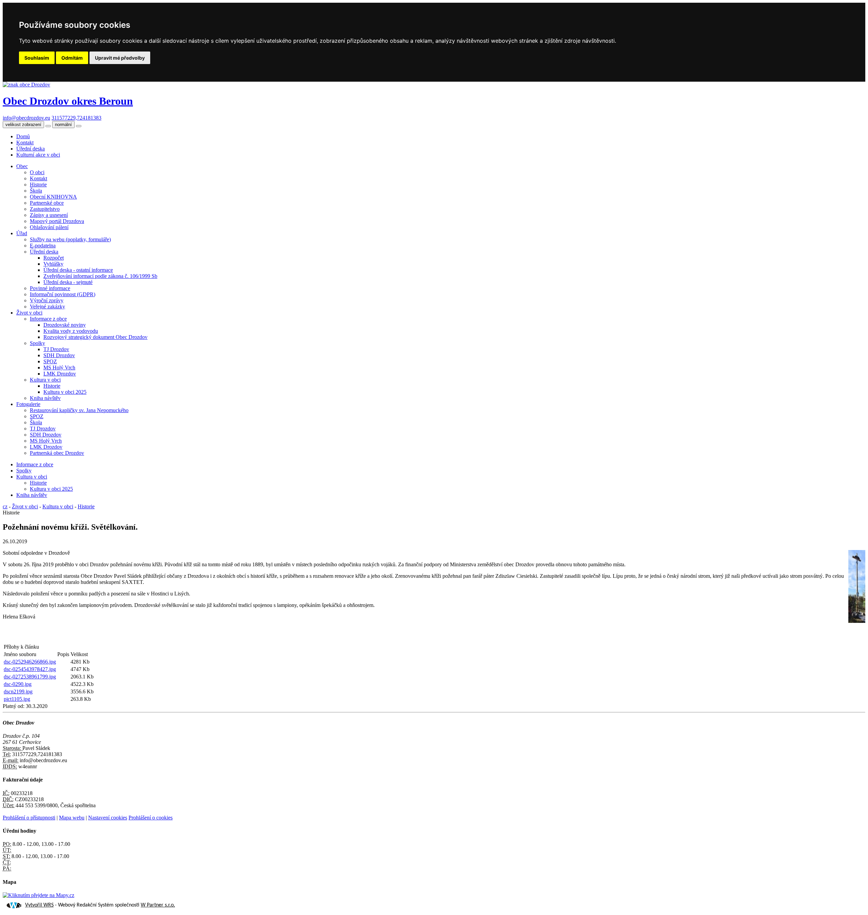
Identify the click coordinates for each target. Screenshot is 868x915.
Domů (23, 136)
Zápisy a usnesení (49, 215)
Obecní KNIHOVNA (53, 197)
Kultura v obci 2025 (64, 392)
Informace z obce (48, 319)
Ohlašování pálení (49, 227)
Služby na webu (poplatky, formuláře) (70, 239)
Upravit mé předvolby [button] (120, 58)
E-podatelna (43, 245)
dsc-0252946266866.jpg (30, 662)
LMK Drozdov (59, 374)
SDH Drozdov (59, 355)
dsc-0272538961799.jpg (30, 676)
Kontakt (25, 142)
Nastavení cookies (107, 817)
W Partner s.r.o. (158, 905)
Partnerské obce (47, 203)
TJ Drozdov (56, 349)
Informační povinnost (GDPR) (62, 294)
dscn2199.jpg (18, 691)
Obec (22, 166)
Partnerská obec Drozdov (57, 453)
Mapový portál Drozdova (57, 221)
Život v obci (29, 313)
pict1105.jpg (17, 699)
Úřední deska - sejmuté (68, 282)
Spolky (37, 343)
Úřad (21, 233)
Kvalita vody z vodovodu (70, 331)
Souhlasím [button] (36, 58)
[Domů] (26, 84)
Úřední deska (30, 148)
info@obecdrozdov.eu (26, 118)
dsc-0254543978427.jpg (30, 669)
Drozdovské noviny (64, 325)
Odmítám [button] (72, 58)
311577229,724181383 (76, 118)
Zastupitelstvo (45, 209)
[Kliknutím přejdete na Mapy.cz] (38, 895)
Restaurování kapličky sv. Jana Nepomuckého (79, 410)
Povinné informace (50, 288)
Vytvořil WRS (39, 905)
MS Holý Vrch (59, 367)
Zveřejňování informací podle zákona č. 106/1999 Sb (100, 276)
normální (63, 124)
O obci (37, 172)
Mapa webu (71, 817)
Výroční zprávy (46, 300)
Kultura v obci (45, 380)
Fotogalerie (28, 404)
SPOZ (50, 361)
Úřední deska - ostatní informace (78, 270)
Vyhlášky (53, 264)
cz (5, 506)
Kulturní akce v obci (38, 155)
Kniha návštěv (45, 398)
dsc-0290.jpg (18, 684)
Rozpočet (53, 258)
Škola (36, 191)
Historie (38, 184)
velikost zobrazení (23, 124)
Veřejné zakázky (47, 306)
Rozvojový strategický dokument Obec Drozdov (95, 337)
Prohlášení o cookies (151, 817)
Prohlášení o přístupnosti (29, 817)
